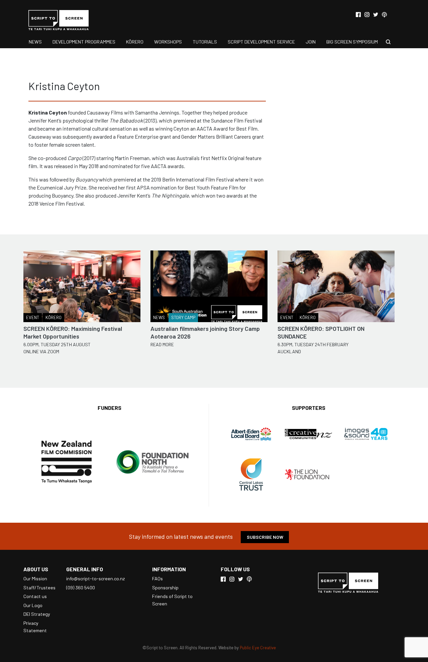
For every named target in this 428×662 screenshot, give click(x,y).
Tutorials (205, 42)
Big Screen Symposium (352, 42)
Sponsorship (165, 587)
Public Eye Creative (258, 647)
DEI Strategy (36, 614)
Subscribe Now (265, 537)
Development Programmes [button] (83, 42)
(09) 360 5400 (80, 587)
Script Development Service (261, 42)
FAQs (157, 578)
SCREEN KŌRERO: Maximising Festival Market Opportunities (72, 332)
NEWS (35, 42)
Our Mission (35, 578)
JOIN (311, 42)
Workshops (168, 42)
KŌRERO (134, 42)
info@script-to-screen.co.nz (95, 578)
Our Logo (32, 605)
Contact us (35, 596)
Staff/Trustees (39, 587)
